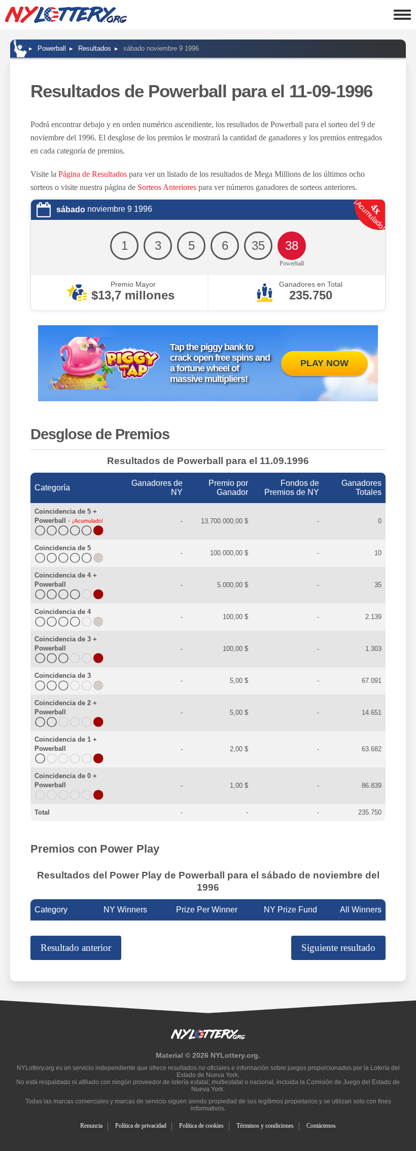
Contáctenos (321, 1125)
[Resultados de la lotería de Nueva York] (66, 14)
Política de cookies (201, 1125)
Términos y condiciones (265, 1125)
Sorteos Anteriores (166, 187)
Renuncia (91, 1125)
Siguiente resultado (338, 947)
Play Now (324, 363)
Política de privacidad (140, 1125)
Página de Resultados (92, 174)
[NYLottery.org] (20, 48)
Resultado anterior (76, 947)
